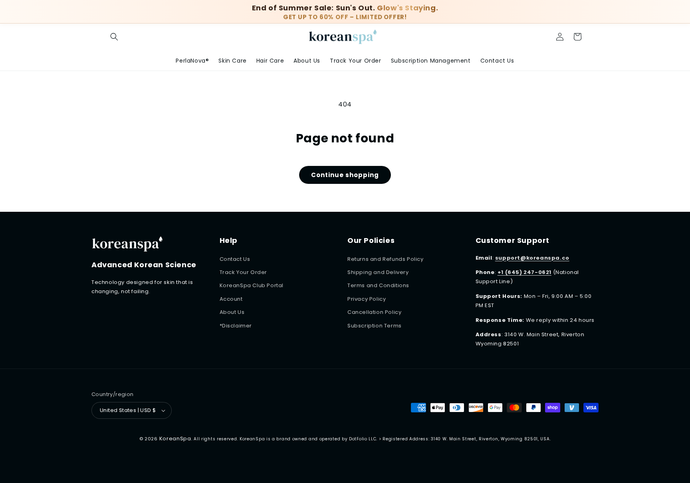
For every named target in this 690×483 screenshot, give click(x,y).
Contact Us (235, 259)
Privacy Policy (366, 299)
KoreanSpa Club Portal (252, 285)
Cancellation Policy (374, 312)
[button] (577, 36)
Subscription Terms (374, 325)
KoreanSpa (175, 438)
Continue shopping (345, 175)
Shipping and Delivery (378, 272)
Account (231, 299)
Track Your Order (244, 272)
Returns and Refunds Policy (385, 259)
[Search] (114, 36)
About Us (232, 312)
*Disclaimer (236, 325)
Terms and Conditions (378, 285)
